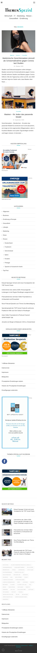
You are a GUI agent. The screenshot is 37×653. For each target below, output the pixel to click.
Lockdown (25, 582)
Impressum (5, 372)
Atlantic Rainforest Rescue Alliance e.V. (21, 564)
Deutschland (8, 243)
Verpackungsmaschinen (21, 596)
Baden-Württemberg (19, 567)
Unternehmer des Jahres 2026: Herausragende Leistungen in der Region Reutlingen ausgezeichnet (23, 521)
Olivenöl (12, 584)
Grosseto (25, 574)
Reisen (5, 239)
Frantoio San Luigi (19, 572)
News (5, 235)
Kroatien (7, 258)
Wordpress (5, 599)
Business (6, 215)
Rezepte (28, 587)
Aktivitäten (5, 564)
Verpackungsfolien (7, 596)
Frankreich (8, 247)
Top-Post (5, 270)
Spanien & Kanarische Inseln (14, 266)
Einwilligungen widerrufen (10, 390)
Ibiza (11, 577)
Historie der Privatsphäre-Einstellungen (14, 386)
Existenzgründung (7, 572)
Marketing (6, 231)
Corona (14, 569)
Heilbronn (5, 577)
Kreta (18, 582)
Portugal (7, 262)
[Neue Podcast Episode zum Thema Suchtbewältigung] (7, 542)
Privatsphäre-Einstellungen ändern (12, 381)
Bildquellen (5, 377)
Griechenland (9, 251)
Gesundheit (6, 223)
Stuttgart (30, 589)
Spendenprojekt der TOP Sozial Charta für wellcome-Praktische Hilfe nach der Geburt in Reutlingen (24, 552)
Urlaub (17, 594)
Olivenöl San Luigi (22, 584)
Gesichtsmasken (7, 574)
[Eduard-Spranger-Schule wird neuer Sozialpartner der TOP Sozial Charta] (7, 511)
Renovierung (12, 587)
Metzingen (5, 584)
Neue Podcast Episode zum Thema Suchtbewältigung (18, 303)
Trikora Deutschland (8, 594)
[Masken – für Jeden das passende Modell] (18, 98)
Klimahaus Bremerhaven (9, 582)
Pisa (30, 584)
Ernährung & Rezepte (9, 219)
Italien (6, 255)
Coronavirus (21, 569)
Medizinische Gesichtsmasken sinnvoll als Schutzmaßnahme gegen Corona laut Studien (18, 60)
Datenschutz (5, 368)
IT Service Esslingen (8, 579)
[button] (3, 650)
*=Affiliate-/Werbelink (8, 363)
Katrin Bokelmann (19, 579)
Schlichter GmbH (21, 589)
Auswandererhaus (7, 567)
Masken (32, 582)
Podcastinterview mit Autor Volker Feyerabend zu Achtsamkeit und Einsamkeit (23, 531)
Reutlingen (20, 587)
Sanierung (5, 589)
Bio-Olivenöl (30, 567)
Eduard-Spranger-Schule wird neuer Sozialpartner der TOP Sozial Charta (24, 510)
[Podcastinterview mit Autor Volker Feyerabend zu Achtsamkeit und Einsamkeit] (7, 532)
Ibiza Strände (18, 577)
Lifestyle (5, 227)
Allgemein (6, 211)
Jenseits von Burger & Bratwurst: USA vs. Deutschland (18, 322)
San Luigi (12, 589)
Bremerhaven (6, 569)
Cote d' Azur (30, 569)
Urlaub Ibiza (25, 594)
